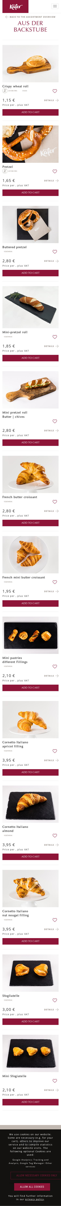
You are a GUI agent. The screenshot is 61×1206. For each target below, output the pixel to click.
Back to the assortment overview (33, 17)
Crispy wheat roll (15, 86)
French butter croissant (19, 497)
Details (49, 100)
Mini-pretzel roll (15, 332)
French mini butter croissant (23, 577)
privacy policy (34, 1199)
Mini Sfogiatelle (14, 1076)
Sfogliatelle (11, 996)
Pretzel (7, 167)
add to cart (30, 112)
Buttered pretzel (14, 247)
